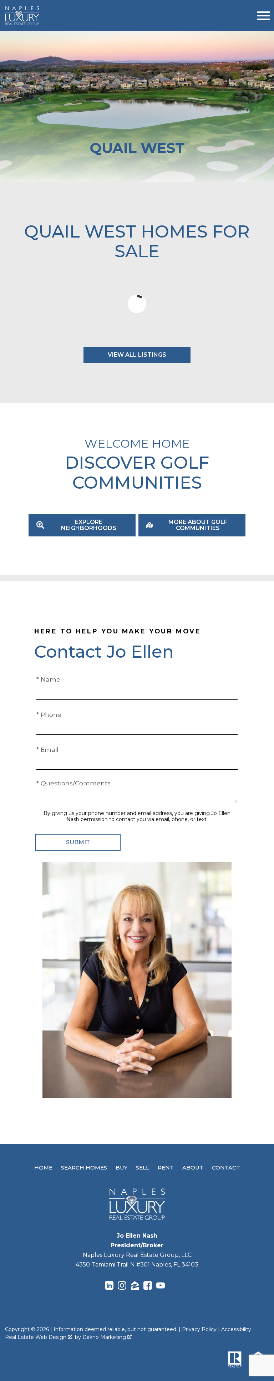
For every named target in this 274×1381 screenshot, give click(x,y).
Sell (142, 1167)
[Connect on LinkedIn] (109, 1287)
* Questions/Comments (73, 783)
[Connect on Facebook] (147, 1287)
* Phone (48, 714)
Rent (166, 1167)
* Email (47, 749)
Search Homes (84, 1167)
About (192, 1167)
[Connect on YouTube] (160, 1287)
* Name (48, 679)
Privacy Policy (199, 1329)
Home (43, 1167)
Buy (121, 1167)
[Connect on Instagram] (122, 1287)
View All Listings (137, 354)
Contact (226, 1167)
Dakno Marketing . (107, 1337)
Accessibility (236, 1329)
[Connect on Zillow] (135, 1287)
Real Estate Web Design (36, 1337)
